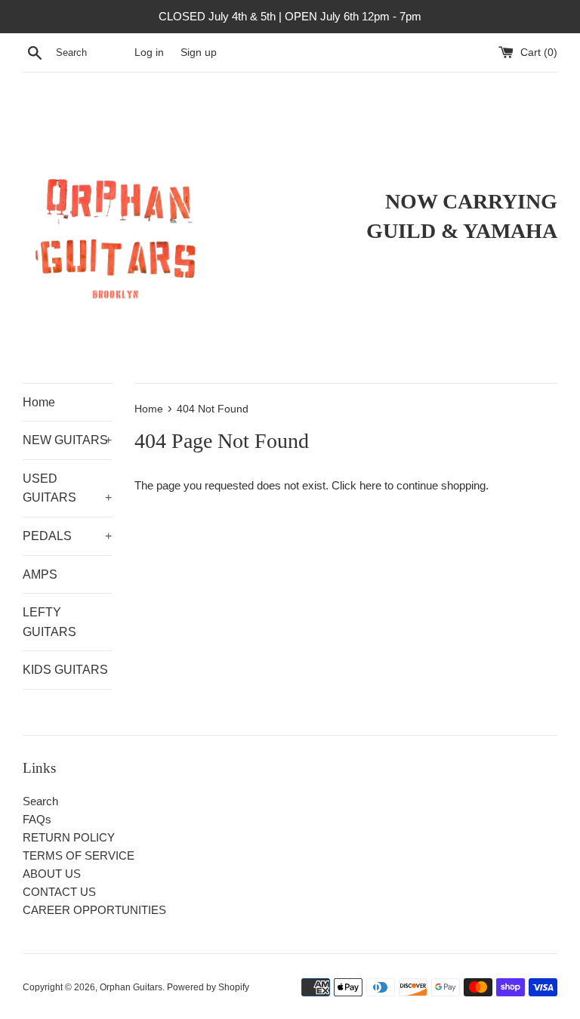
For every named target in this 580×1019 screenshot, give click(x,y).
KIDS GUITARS (65, 669)
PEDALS (67, 536)
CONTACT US (59, 891)
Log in (149, 52)
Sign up (198, 52)
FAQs (37, 819)
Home (39, 402)
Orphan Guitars (131, 987)
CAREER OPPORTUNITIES (94, 909)
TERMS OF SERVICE (78, 855)
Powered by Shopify (208, 987)
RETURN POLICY (69, 837)
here (370, 485)
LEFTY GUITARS (49, 622)
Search (40, 801)
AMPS (40, 574)
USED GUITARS (67, 488)
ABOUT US (52, 873)
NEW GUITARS (67, 440)
